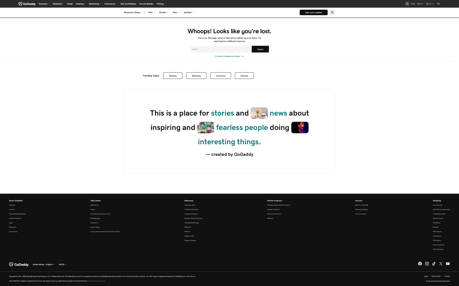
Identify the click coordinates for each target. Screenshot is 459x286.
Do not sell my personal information (438, 281)
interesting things (228, 141)
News (175, 12)
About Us (12, 205)
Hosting (435, 227)
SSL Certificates (128, 4)
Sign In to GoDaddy (361, 205)
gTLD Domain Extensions (441, 209)
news (278, 113)
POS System (437, 240)
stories (222, 113)
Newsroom (12, 227)
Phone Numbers (438, 249)
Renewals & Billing (361, 209)
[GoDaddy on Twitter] (441, 265)
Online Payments (438, 245)
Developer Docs (190, 205)
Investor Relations (15, 218)
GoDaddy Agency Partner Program (278, 205)
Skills (150, 12)
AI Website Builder (439, 214)
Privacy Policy (436, 276)
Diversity (244, 76)
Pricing (160, 4)
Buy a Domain (437, 205)
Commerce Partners (274, 214)
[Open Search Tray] (407, 4)
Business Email (438, 218)
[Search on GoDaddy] (332, 12)
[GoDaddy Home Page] (19, 264)
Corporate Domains (191, 214)
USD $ (61, 264)
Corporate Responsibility (17, 214)
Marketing (196, 76)
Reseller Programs (273, 209)
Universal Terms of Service (96, 281)
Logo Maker (437, 236)
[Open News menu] (179, 12)
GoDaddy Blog (95, 218)
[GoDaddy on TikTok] (434, 265)
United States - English (42, 264)
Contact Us (94, 223)
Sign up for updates (313, 12)
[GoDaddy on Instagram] (427, 265)
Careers (12, 209)
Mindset (162, 12)
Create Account (360, 214)
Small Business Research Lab (100, 214)
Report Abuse (95, 227)
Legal (11, 223)
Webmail (188, 227)
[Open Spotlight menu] (193, 12)
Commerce (220, 76)
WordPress (436, 223)
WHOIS (187, 231)
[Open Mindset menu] (168, 12)
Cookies (447, 276)
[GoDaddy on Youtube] (448, 265)
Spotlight (188, 12)
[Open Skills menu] (154, 12)
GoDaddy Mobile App (192, 223)
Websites (173, 76)
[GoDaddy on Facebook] (420, 265)
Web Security (437, 231)
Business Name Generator (193, 218)
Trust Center (13, 231)
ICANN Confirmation (192, 209)
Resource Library (132, 12)
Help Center (94, 205)
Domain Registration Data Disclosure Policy (105, 231)
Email (70, 4)
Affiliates (270, 218)
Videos (92, 209)
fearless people (242, 127)
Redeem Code (189, 236)
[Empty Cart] (438, 3)
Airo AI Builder (146, 4)
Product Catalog (190, 240)
